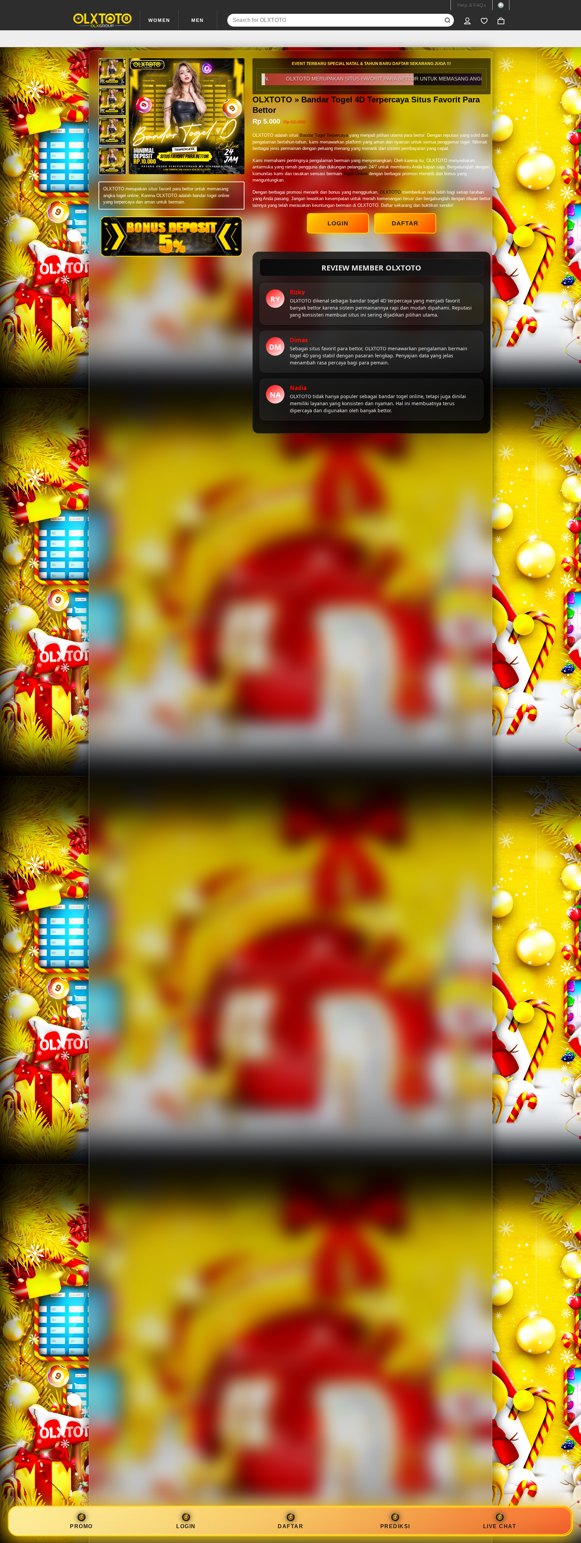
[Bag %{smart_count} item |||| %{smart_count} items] (501, 20)
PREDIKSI (395, 1526)
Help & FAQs (471, 5)
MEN (197, 20)
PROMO (81, 1526)
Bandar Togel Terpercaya (324, 135)
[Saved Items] (484, 20)
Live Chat (499, 1526)
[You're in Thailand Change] (501, 5)
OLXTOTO (390, 192)
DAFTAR (405, 223)
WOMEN (159, 20)
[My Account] (467, 20)
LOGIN (337, 223)
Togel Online (355, 173)
